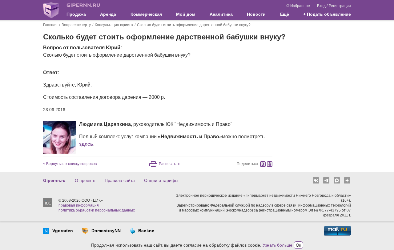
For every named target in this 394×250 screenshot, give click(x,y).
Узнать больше (277, 245)
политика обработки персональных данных (96, 210)
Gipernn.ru (54, 180)
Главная (50, 25)
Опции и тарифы (161, 180)
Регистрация (340, 6)
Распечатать (170, 164)
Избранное (300, 6)
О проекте (85, 180)
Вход (321, 6)
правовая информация (78, 205)
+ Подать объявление (327, 14)
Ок (298, 245)
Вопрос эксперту (76, 25)
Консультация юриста (114, 25)
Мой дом (185, 14)
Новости (256, 14)
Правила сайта (120, 180)
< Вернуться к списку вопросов (70, 164)
